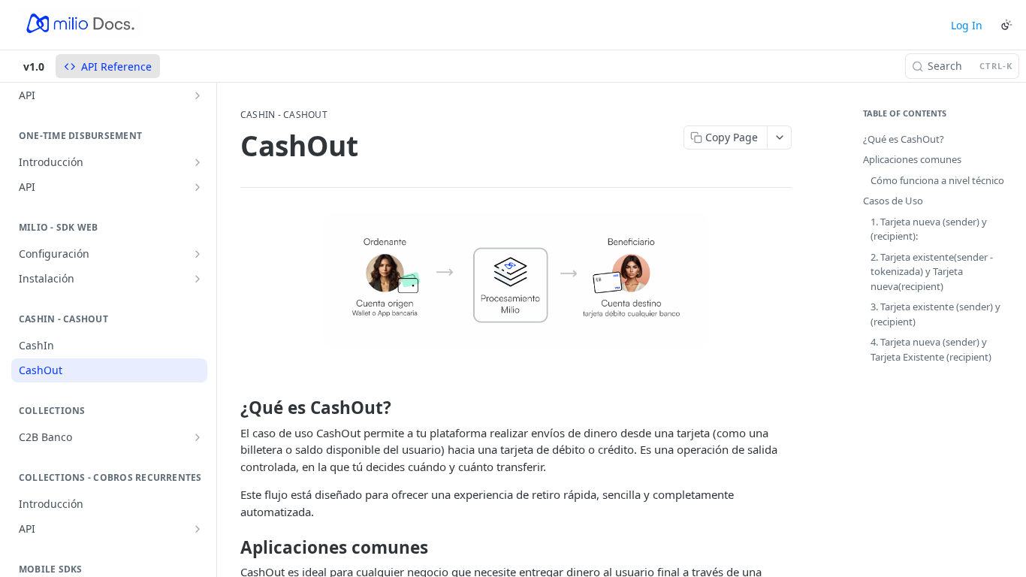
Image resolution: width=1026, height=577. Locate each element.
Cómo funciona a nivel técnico (937, 180)
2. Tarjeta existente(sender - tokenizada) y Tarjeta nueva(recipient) (932, 271)
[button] (516, 280)
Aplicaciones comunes (912, 159)
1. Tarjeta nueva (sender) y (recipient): (929, 229)
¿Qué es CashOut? (903, 139)
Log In (966, 25)
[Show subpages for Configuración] (198, 254)
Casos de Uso (893, 200)
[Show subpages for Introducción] (198, 162)
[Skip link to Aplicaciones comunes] (230, 547)
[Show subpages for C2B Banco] (198, 437)
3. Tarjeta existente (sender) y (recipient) (935, 314)
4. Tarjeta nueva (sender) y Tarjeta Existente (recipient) (931, 349)
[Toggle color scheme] (1006, 25)
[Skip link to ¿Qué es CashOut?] (230, 408)
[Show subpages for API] (198, 95)
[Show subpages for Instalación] (198, 279)
